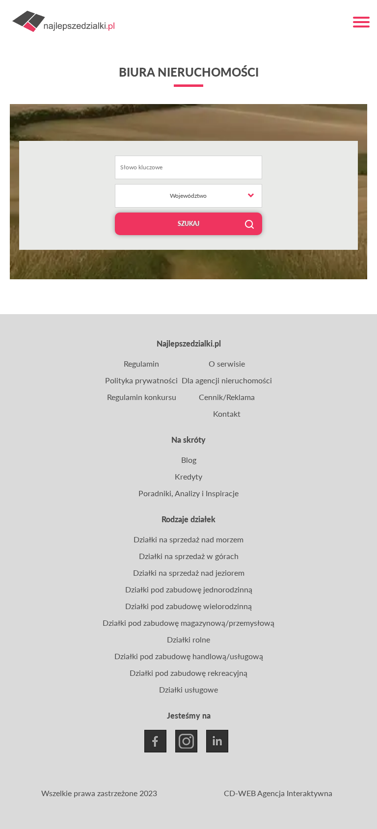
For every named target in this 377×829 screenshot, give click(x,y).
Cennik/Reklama (227, 396)
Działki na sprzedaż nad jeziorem (188, 572)
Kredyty (188, 476)
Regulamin (141, 363)
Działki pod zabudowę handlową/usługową (188, 656)
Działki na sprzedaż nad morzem (188, 539)
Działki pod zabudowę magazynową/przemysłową (188, 622)
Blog (188, 459)
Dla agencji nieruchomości (227, 380)
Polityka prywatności (141, 380)
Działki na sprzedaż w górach (189, 556)
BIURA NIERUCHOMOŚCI (189, 72)
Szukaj (188, 223)
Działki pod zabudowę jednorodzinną (188, 589)
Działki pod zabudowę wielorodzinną (188, 606)
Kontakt (227, 413)
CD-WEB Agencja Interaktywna (278, 793)
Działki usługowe (188, 689)
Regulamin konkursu (141, 396)
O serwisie (227, 363)
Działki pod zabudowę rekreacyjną (188, 672)
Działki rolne (188, 639)
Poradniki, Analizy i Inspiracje (188, 493)
